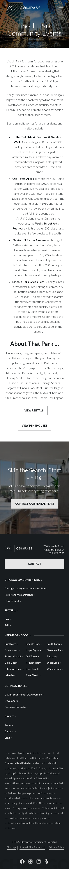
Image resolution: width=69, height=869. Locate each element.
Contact (34, 563)
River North (32, 668)
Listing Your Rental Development (23, 694)
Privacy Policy (56, 847)
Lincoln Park (33, 643)
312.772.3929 (56, 553)
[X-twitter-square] (30, 861)
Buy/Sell (10, 610)
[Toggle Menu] (61, 8)
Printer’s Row (33, 662)
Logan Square (33, 650)
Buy (7, 619)
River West (32, 675)
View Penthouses (34, 425)
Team (8, 725)
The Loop (52, 656)
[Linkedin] (39, 861)
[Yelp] (47, 861)
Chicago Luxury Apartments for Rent (26, 588)
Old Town (31, 656)
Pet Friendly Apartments (19, 594)
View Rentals (34, 410)
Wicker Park (54, 668)
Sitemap (11, 847)
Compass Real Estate (18, 763)
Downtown (11, 650)
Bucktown (10, 643)
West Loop (53, 662)
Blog (7, 737)
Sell (7, 625)
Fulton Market (13, 656)
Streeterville (54, 650)
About (9, 716)
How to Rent (12, 600)
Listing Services (16, 685)
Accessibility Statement (32, 847)
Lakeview (10, 675)
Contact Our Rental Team (34, 503)
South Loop (53, 643)
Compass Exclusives (16, 707)
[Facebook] (22, 861)
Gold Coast (11, 662)
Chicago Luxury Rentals (22, 579)
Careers (9, 731)
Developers (11, 700)
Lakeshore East (13, 668)
